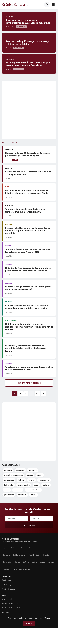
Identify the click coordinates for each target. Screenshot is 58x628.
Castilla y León (34, 555)
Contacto (6, 612)
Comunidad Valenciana (21, 569)
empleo (31, 480)
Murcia (42, 562)
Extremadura (7, 562)
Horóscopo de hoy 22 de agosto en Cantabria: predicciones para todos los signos (27, 154)
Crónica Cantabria (15, 4)
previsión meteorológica (13, 475)
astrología (22, 495)
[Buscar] (47, 4)
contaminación (24, 485)
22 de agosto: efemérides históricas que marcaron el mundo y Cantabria (28, 64)
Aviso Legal (7, 599)
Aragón (23, 548)
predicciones (9, 495)
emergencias (9, 480)
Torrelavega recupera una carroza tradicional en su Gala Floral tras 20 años (29, 368)
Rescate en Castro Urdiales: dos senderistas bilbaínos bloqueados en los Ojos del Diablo (26, 191)
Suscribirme (29, 525)
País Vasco (6, 569)
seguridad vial (44, 480)
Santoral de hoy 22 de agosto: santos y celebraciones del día (27, 43)
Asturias (32, 548)
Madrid (34, 562)
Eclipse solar (8, 485)
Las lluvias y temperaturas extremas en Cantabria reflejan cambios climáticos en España (25, 348)
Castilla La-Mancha (19, 555)
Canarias (50, 548)
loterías (33, 495)
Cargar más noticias (29, 383)
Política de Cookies (10, 603)
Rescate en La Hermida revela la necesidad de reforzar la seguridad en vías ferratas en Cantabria (27, 231)
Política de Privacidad (11, 608)
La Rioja (26, 562)
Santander (20, 470)
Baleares (41, 548)
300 (37, 393)
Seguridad (33, 470)
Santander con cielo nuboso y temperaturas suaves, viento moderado (28, 21)
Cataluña (46, 555)
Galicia (17, 562)
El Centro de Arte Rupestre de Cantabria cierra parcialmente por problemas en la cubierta (28, 269)
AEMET (39, 475)
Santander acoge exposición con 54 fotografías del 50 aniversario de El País (28, 288)
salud (36, 485)
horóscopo (18, 490)
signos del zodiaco (33, 490)
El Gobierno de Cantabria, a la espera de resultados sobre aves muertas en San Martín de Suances (29, 327)
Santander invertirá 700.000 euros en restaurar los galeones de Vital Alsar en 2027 (28, 250)
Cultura (21, 480)
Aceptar (29, 623)
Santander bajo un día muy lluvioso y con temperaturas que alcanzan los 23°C (25, 210)
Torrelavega (7, 584)
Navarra (51, 562)
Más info (47, 618)
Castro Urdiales (8, 589)
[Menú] (53, 4)
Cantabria (8, 470)
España (5, 548)
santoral (46, 485)
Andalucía (14, 548)
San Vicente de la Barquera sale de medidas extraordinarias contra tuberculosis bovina (26, 306)
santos (6, 490)
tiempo (30, 475)
